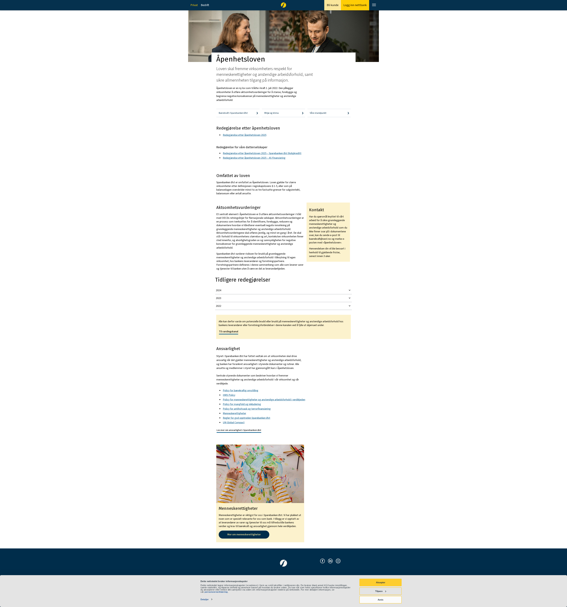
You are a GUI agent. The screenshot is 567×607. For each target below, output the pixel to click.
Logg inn (355, 5)
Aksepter (380, 582)
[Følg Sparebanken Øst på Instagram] (338, 561)
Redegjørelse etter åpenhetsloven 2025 (244, 135)
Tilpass (379, 591)
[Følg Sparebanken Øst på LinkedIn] (330, 561)
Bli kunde (332, 5)
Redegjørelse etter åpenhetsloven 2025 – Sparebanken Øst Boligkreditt (262, 153)
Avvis (380, 599)
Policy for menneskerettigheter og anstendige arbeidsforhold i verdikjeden (264, 400)
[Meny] (374, 5)
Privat (194, 5)
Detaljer (205, 599)
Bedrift (205, 5)
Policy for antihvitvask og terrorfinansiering (247, 409)
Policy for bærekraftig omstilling (240, 390)
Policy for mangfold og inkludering (242, 404)
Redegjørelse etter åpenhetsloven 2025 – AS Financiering (254, 158)
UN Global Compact (234, 422)
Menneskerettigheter (234, 413)
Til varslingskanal (228, 331)
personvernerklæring (216, 592)
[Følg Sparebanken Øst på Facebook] (322, 561)
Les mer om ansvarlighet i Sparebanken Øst (239, 430)
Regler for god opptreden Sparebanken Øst (246, 418)
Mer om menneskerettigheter (244, 534)
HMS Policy (229, 395)
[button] (283, 290)
